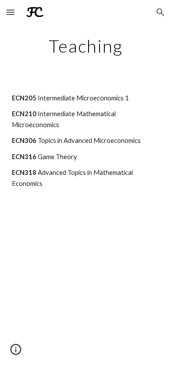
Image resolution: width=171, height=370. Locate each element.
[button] (10, 12)
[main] (85, 46)
